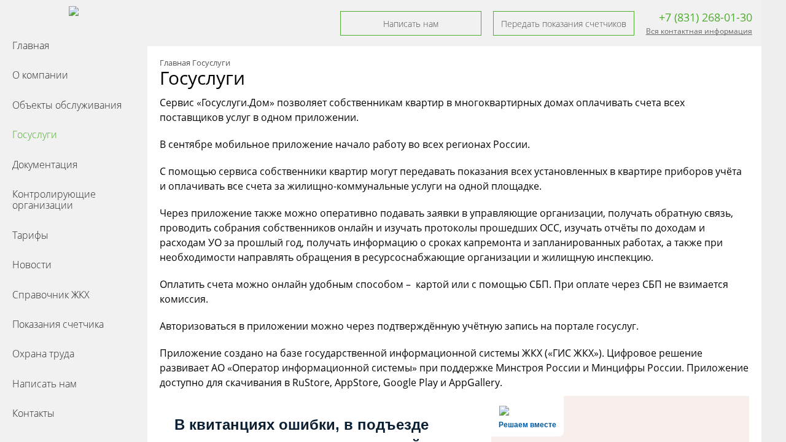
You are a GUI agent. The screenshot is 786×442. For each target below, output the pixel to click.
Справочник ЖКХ (51, 294)
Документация (44, 164)
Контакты (33, 413)
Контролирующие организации (54, 199)
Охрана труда (43, 353)
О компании (40, 75)
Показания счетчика (58, 324)
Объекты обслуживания (67, 105)
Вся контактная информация (699, 31)
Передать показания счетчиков (563, 23)
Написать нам (44, 383)
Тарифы (30, 235)
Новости (32, 264)
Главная (30, 45)
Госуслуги (34, 134)
